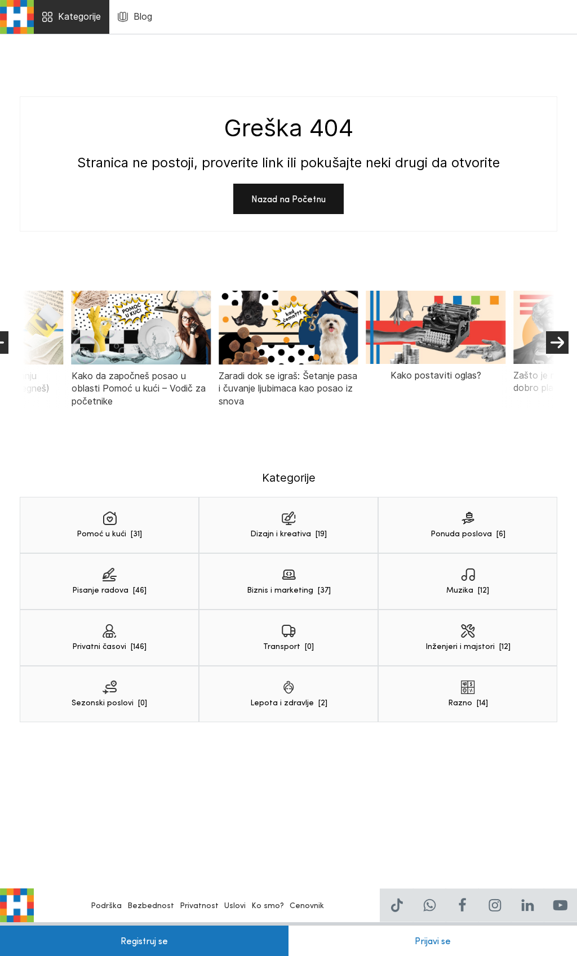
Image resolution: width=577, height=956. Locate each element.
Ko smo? (267, 905)
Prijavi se (433, 940)
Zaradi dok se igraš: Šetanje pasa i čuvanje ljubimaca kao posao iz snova (288, 389)
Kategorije (79, 16)
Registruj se (144, 940)
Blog (143, 16)
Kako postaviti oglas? (435, 375)
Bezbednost (150, 905)
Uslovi (235, 905)
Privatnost (199, 905)
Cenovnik (307, 905)
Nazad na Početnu (288, 198)
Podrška (106, 905)
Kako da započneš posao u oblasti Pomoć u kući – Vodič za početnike (139, 389)
